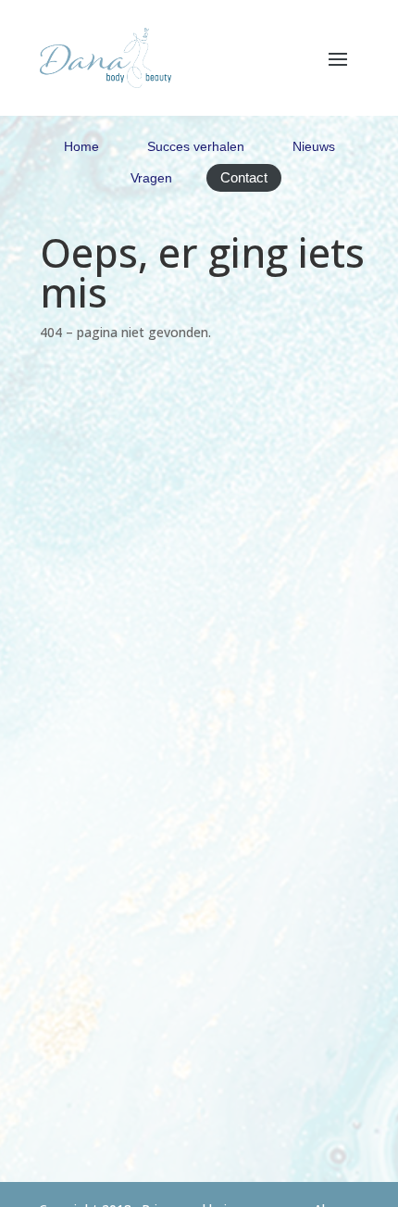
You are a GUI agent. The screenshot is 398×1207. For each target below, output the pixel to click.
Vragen (151, 177)
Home (81, 146)
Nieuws (313, 146)
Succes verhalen (195, 146)
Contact (243, 177)
